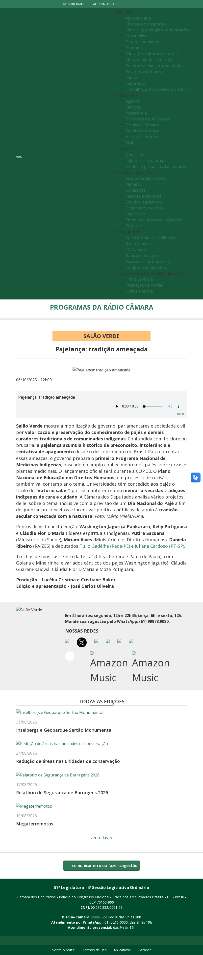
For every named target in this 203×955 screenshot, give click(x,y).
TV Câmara (136, 249)
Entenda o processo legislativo (154, 220)
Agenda (133, 101)
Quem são (135, 154)
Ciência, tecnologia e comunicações (158, 30)
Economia (135, 47)
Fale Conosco (103, 4)
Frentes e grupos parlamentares (156, 166)
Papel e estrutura (142, 131)
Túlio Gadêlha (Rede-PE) (104, 546)
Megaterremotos (34, 824)
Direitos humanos (142, 42)
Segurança (135, 83)
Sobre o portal (63, 950)
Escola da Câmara (142, 125)
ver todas (102, 837)
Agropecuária (138, 18)
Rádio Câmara (138, 243)
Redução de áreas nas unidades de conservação (68, 761)
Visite (131, 142)
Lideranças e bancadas (146, 160)
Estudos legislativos (144, 202)
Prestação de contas (144, 285)
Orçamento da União (145, 208)
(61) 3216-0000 (115, 922)
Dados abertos (139, 291)
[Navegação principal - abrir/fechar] (19, 153)
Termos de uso (94, 950)
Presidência (136, 113)
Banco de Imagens (143, 255)
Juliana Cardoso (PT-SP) (159, 546)
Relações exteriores (144, 71)
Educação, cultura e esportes (152, 53)
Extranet (144, 950)
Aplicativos (122, 950)
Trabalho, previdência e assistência (158, 89)
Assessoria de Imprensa (148, 261)
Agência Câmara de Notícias (151, 237)
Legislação (135, 214)
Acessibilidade (74, 4)
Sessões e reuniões (143, 196)
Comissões (136, 190)
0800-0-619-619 (104, 917)
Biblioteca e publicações (148, 119)
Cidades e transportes (146, 24)
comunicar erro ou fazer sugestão (104, 865)
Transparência (139, 279)
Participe (134, 225)
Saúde (131, 77)
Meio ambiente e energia (149, 59)
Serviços (133, 107)
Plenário (133, 184)
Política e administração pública (155, 65)
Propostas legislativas (146, 178)
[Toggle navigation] (66, 153)
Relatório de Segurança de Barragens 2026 (62, 793)
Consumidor (137, 36)
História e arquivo (142, 136)
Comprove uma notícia (146, 267)
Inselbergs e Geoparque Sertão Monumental (64, 730)
